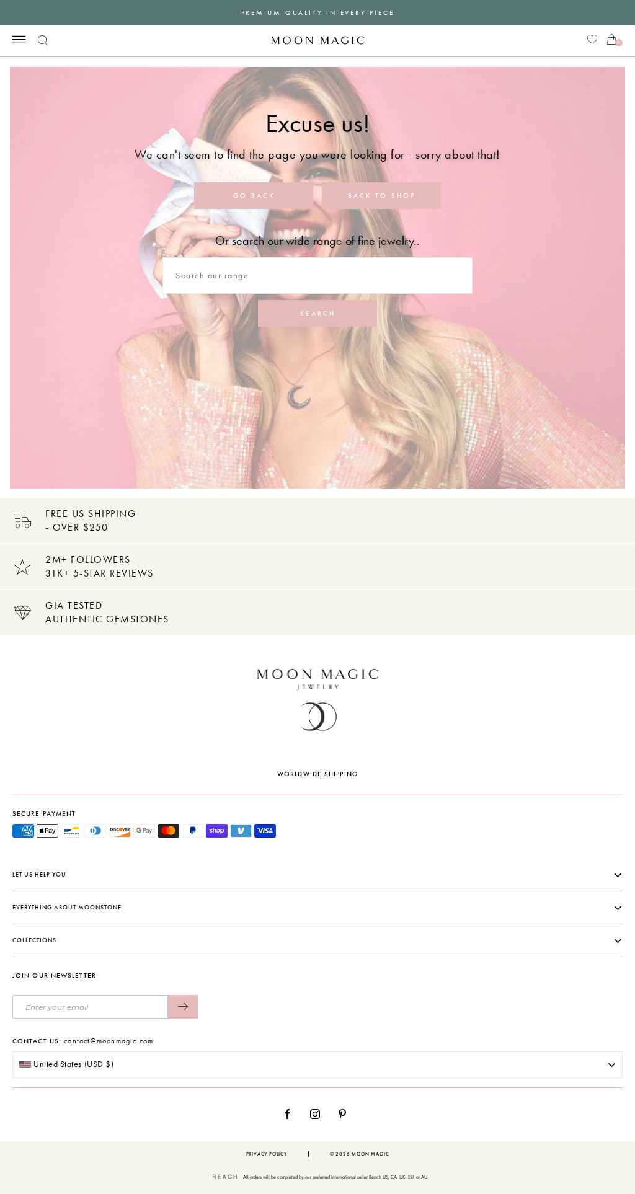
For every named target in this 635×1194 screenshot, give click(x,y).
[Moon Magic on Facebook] (292, 1114)
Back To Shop (381, 196)
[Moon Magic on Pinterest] (345, 1114)
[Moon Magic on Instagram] (318, 1114)
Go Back (254, 196)
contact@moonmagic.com (108, 1041)
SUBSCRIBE (182, 1007)
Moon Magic (370, 1154)
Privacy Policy (266, 1154)
